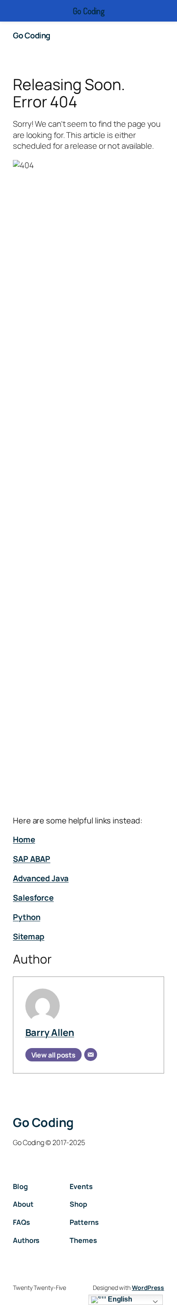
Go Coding (31, 35)
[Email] (90, 1054)
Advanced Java (41, 878)
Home (24, 839)
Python (26, 917)
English (119, 1299)
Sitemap (28, 936)
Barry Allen (49, 1032)
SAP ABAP (31, 858)
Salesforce (33, 897)
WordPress (148, 1287)
